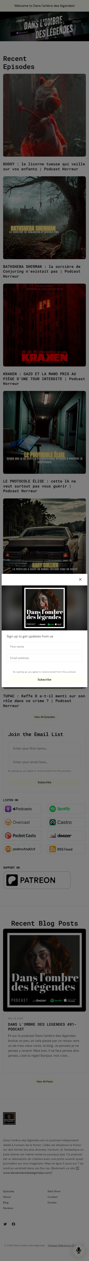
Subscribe (44, 679)
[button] (80, 579)
